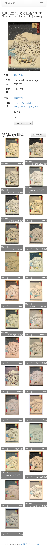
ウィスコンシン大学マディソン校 (35, 191)
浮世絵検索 (9, 3)
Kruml (44, 420)
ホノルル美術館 (41, 477)
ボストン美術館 (41, 249)
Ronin (20, 306)
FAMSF (20, 391)
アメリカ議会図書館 (15, 335)
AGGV (20, 277)
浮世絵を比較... (39, 134)
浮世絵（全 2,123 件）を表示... (27, 106)
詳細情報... (19, 97)
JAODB (20, 163)
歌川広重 (18, 74)
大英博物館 (18, 448)
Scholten (43, 334)
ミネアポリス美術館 (24, 103)
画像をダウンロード (23, 123)
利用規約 (24, 544)
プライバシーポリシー (35, 544)
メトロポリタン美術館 (38, 306)
